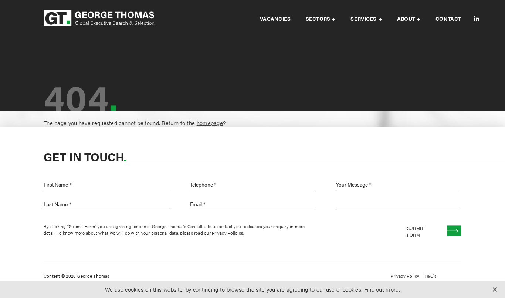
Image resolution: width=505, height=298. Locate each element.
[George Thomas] (99, 18)
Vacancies (275, 18)
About (406, 18)
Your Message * (353, 184)
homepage (210, 123)
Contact (448, 18)
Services (363, 18)
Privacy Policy (404, 275)
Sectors (318, 18)
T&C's (430, 275)
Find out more (381, 289)
